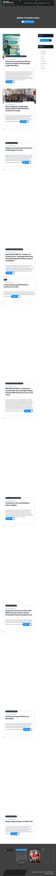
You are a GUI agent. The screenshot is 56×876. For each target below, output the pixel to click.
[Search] (50, 40)
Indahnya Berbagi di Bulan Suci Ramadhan (17, 717)
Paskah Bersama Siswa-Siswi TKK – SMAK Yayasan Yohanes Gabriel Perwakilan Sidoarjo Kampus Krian (18, 612)
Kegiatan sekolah (15, 383)
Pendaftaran (35, 3)
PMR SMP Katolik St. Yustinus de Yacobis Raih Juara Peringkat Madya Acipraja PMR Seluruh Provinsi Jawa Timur (19, 391)
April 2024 (42, 58)
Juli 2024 (42, 56)
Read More (9, 81)
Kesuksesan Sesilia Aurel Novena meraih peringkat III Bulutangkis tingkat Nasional (17, 63)
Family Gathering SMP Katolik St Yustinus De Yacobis (16, 286)
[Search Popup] (51, 3)
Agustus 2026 (43, 51)
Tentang (30, 3)
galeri (16, 56)
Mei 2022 (42, 66)
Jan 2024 (7, 819)
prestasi (20, 383)
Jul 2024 (7, 104)
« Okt (21, 864)
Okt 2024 (7, 59)
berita (45, 3)
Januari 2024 (43, 61)
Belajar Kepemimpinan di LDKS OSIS (19, 821)
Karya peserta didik (22, 56)
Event (13, 143)
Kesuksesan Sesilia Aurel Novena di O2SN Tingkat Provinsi (18, 149)
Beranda (26, 3)
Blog (7, 56)
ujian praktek (11, 497)
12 (19, 855)
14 (22, 855)
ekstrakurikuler (12, 56)
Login (48, 3)
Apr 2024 (7, 386)
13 (21, 855)
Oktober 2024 (43, 53)
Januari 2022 (43, 68)
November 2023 (44, 63)
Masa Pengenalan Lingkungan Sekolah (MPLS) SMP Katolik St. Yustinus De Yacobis (17, 108)
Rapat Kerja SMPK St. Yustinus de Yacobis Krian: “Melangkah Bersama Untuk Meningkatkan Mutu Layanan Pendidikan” (19, 257)
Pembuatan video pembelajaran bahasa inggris (17, 504)
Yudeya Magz (40, 3)
